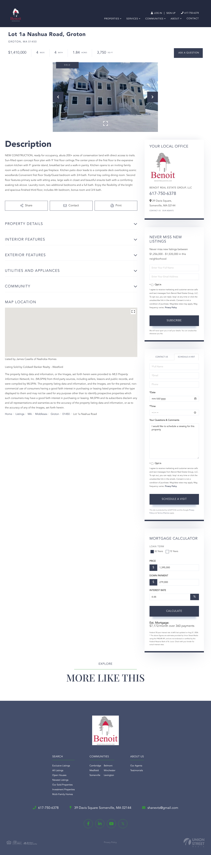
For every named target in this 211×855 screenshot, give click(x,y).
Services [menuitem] (132, 19)
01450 (66, 414)
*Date (152, 392)
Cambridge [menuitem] (95, 766)
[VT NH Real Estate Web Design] (194, 842)
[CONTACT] (188, 53)
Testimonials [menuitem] (136, 771)
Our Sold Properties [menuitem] (62, 785)
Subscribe (174, 320)
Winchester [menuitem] (109, 771)
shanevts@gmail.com (162, 808)
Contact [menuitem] (193, 19)
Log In (157, 13)
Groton (55, 414)
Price (153, 561)
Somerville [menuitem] (95, 775)
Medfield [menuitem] (94, 771)
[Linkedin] (99, 823)
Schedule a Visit (186, 357)
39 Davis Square (102, 808)
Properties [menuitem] (111, 19)
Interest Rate (158, 590)
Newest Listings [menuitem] (60, 780)
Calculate (174, 611)
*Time (153, 406)
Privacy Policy (171, 308)
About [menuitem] (175, 19)
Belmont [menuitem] (108, 766)
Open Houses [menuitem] (59, 775)
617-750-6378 (191, 13)
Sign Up (170, 13)
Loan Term (157, 547)
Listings (19, 414)
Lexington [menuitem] (109, 775)
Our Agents (168, 211)
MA (30, 414)
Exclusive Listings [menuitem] (61, 766)
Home (8, 414)
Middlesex (41, 414)
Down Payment (159, 576)
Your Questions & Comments (164, 420)
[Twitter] (122, 823)
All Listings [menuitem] (57, 771)
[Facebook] (88, 823)
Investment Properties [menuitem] (63, 790)
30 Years (158, 551)
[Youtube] (111, 823)
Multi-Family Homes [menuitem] (62, 794)
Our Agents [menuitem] (136, 766)
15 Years (174, 551)
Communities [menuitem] (154, 19)
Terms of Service (163, 513)
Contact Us (155, 211)
